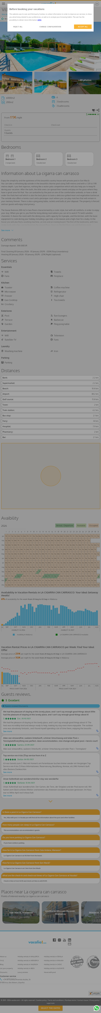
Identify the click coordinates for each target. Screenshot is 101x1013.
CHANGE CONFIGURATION (50, 27)
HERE (39, 20)
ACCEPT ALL (83, 27)
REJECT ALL (17, 27)
